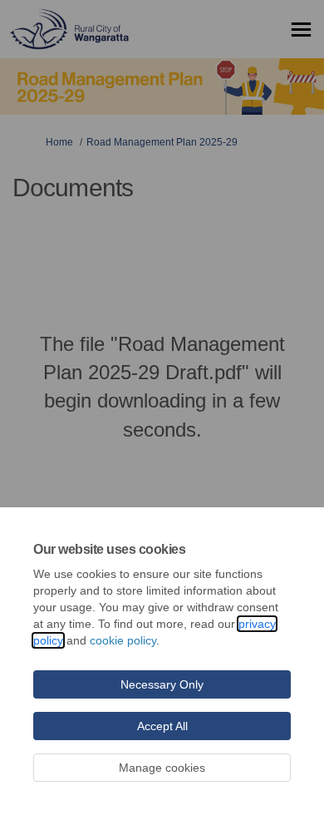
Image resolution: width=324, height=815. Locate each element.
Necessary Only (162, 684)
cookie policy (123, 640)
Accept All (162, 726)
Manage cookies (162, 767)
